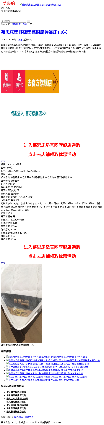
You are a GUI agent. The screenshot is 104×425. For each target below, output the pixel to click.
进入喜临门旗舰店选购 (17, 405)
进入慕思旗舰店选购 (16, 402)
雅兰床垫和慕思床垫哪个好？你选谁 (70, 357)
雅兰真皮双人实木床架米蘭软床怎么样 (73, 364)
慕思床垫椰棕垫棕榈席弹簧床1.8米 (34, 32)
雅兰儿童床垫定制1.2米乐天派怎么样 (70, 367)
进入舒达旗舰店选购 (16, 411)
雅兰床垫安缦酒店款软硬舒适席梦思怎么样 (79, 360)
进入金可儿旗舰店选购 (17, 398)
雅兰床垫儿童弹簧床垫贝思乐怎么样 (70, 377)
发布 (25, 24)
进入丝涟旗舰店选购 (16, 408)
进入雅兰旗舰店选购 (16, 392)
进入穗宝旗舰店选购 (16, 395)
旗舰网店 (56, 5)
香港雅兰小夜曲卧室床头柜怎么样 (67, 370)
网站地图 (29, 417)
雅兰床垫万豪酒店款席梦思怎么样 (67, 373)
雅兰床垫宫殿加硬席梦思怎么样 (63, 380)
